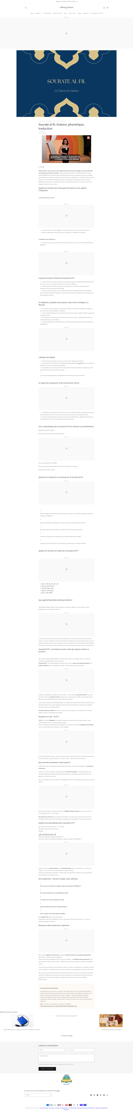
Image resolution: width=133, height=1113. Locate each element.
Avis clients (51, 1107)
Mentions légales (72, 1107)
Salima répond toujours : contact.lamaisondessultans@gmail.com (58, 1006)
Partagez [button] (42, 167)
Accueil (40, 121)
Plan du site (66, 1109)
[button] (26, 7)
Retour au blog (67, 1036)
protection (80, 363)
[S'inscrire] (50, 1095)
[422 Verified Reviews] (66, 1086)
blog (58, 1091)
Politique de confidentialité (101, 1107)
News (44, 121)
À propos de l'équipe (44, 1107)
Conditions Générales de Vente (61, 1107)
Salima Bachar (43, 133)
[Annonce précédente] (24, 1)
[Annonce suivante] (108, 1)
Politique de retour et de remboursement (86, 1107)
